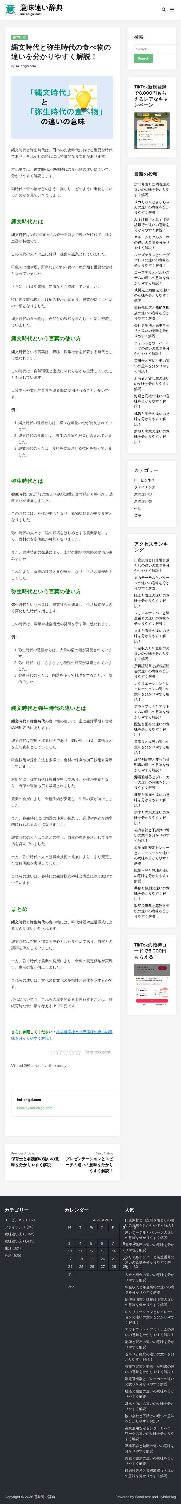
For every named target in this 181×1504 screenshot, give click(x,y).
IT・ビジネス (144, 480)
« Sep (69, 1286)
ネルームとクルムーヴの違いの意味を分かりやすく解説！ (152, 242)
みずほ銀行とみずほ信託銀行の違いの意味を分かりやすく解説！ (152, 224)
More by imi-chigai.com (35, 1108)
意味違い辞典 (41, 7)
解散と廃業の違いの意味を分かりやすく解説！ (152, 436)
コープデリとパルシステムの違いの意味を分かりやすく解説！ (152, 277)
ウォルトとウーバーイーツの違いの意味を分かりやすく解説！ (152, 348)
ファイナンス (144, 487)
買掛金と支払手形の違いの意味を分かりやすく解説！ (152, 366)
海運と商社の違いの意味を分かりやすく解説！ (152, 401)
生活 (137, 508)
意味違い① (19, 37)
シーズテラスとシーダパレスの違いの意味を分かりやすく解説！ (152, 260)
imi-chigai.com (25, 66)
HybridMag (167, 1497)
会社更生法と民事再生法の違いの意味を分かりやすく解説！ (152, 330)
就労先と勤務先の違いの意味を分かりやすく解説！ (152, 295)
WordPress (143, 1497)
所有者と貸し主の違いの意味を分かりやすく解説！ (152, 383)
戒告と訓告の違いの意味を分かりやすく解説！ (152, 419)
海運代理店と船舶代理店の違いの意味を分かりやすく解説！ (152, 313)
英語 (137, 515)
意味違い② (143, 501)
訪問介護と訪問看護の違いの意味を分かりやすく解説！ (152, 189)
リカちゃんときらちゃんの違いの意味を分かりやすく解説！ (152, 207)
